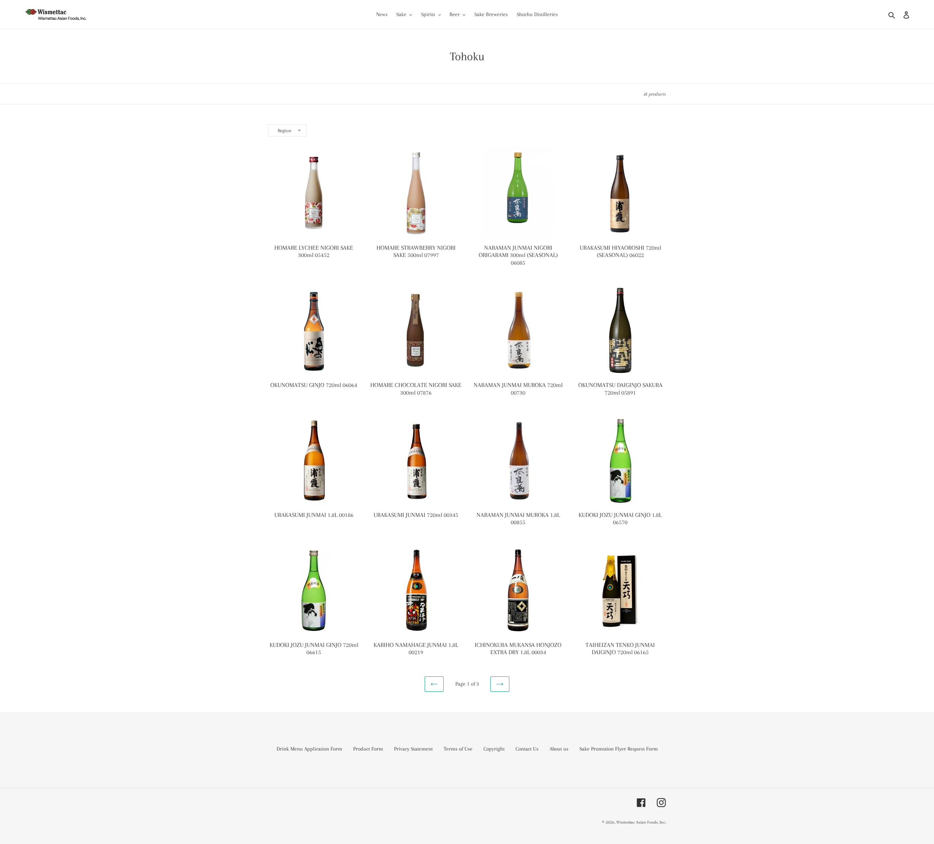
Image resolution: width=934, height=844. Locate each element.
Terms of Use (458, 749)
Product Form (368, 749)
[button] (287, 130)
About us (558, 749)
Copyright (494, 749)
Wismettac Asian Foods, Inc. (641, 822)
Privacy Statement (413, 749)
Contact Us (527, 749)
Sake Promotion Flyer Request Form (618, 749)
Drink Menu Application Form (309, 749)
